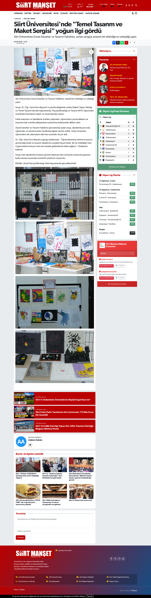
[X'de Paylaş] (118, 43)
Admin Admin (35, 440)
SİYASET (36, 13)
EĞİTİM (27, 13)
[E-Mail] (30, 445)
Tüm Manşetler (54, 581)
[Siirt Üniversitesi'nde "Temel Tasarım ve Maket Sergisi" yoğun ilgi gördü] (54, 72)
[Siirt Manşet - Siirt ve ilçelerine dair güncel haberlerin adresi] (36, 5)
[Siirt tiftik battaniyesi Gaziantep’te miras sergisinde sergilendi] (54, 491)
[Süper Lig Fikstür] (134, 175)
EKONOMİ (47, 13)
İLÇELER (64, 13)
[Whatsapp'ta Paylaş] (122, 43)
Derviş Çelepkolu (117, 87)
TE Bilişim (134, 590)
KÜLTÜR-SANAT (77, 13)
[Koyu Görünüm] (133, 13)
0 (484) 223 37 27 (107, 265)
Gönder (20, 538)
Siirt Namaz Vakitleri (86, 577)
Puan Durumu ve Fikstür (26, 581)
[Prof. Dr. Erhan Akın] (103, 100)
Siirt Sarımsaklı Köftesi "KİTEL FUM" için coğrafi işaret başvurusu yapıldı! (28, 502)
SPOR (56, 13)
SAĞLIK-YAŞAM (92, 13)
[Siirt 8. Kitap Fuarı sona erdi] (81, 491)
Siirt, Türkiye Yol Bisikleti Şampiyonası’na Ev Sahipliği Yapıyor (27, 476)
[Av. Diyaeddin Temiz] (103, 67)
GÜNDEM (18, 13)
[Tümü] (134, 51)
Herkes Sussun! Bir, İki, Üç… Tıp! (121, 69)
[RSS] (123, 559)
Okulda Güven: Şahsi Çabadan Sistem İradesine (122, 101)
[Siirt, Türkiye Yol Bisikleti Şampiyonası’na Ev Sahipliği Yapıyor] (28, 465)
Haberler (17, 19)
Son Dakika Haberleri (86, 581)
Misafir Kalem (116, 75)
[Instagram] (119, 559)
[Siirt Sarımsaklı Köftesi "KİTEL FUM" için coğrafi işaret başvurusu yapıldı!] (28, 491)
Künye (16, 589)
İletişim (22, 589)
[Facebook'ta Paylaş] (114, 43)
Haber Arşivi (114, 581)
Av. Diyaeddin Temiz (118, 65)
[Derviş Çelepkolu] (103, 89)
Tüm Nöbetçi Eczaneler (118, 284)
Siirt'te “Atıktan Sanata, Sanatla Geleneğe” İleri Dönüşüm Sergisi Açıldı (52, 476)
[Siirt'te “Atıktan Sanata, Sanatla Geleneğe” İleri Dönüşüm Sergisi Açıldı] (54, 465)
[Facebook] (111, 559)
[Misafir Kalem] (103, 78)
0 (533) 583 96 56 (107, 278)
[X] (115, 559)
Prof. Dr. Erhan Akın (118, 97)
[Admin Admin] (21, 441)
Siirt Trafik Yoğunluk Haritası (119, 577)
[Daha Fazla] (126, 43)
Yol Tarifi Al (120, 265)
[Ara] (136, 5)
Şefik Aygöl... (115, 90)
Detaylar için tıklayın (117, 167)
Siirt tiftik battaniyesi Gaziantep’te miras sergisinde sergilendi (51, 502)
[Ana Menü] (135, 13)
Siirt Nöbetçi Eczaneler (27, 577)
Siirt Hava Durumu (55, 577)
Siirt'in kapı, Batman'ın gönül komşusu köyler (122, 80)
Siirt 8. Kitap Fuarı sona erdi (80, 500)
